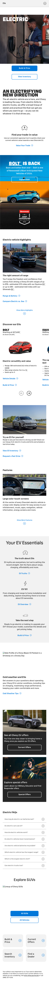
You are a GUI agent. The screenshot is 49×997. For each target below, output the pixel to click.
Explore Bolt (24, 180)
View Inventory (24, 77)
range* (7, 368)
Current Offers (24, 747)
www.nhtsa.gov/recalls (31, 975)
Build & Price (24, 68)
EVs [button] (4, 3)
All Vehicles (24, 920)
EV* (43, 284)
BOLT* (15, 164)
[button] (15, 163)
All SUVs (24, 914)
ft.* (27, 370)
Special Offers (24, 795)
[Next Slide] (29, 393)
